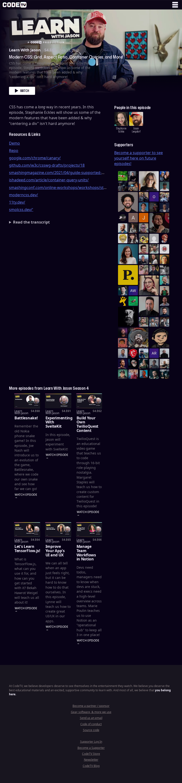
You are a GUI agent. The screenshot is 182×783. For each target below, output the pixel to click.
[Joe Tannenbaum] (122, 228)
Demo (14, 143)
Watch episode (26, 495)
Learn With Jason (25, 50)
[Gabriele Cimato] (143, 270)
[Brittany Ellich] (128, 254)
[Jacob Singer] (164, 374)
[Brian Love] (133, 176)
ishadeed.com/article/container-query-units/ (49, 180)
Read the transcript (31, 222)
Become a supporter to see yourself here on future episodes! (138, 158)
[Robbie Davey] (133, 374)
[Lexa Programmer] (133, 363)
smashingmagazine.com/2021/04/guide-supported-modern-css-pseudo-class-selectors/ (87, 172)
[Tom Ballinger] (154, 363)
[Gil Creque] (122, 343)
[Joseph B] (143, 217)
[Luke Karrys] (143, 353)
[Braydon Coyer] (164, 322)
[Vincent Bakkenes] (164, 301)
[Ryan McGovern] (143, 228)
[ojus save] (143, 196)
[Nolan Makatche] (143, 207)
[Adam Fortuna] (122, 290)
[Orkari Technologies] (154, 196)
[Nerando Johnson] (143, 374)
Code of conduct (91, 724)
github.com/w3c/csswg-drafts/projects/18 (47, 165)
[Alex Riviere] (164, 290)
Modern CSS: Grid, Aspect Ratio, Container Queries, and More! (66, 57)
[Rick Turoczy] (128, 317)
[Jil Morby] (154, 238)
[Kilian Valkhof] (154, 207)
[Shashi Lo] (122, 353)
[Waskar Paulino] (128, 202)
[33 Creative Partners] (164, 249)
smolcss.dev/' (21, 209)
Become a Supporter (91, 748)
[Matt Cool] (133, 186)
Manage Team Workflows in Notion (86, 553)
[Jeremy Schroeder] (122, 217)
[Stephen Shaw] (154, 322)
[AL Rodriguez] (154, 353)
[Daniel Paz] (164, 196)
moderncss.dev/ (23, 194)
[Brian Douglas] (122, 186)
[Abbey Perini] (133, 217)
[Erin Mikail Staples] (149, 285)
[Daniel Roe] (122, 363)
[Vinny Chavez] (159, 338)
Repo (13, 150)
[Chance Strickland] (164, 363)
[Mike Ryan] (164, 280)
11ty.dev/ (17, 202)
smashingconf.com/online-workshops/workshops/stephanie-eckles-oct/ (74, 187)
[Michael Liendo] (133, 301)
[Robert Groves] (149, 306)
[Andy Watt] (133, 290)
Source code (91, 730)
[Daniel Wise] (164, 176)
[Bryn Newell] (143, 363)
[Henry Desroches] (164, 353)
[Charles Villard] (159, 223)
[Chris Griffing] (164, 259)
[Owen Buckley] (122, 238)
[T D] (122, 176)
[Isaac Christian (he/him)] (122, 332)
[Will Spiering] (164, 270)
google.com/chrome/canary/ (35, 157)
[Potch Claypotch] (122, 301)
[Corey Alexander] (164, 238)
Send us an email (91, 718)
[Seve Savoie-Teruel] (154, 374)
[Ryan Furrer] (122, 374)
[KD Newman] (133, 353)
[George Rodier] (154, 270)
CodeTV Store (91, 754)
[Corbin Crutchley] (143, 249)
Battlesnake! (26, 418)
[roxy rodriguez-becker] (133, 238)
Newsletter (91, 760)
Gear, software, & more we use (91, 712)
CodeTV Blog (91, 766)
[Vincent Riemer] (164, 311)
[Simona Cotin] (149, 181)
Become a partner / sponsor (91, 706)
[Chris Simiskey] (143, 238)
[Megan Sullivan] (154, 259)
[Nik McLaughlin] (133, 228)
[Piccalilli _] (128, 275)
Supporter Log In (91, 742)
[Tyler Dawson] (143, 322)
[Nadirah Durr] (164, 207)
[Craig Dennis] (154, 249)
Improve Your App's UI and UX (55, 550)
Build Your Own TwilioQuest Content (87, 424)
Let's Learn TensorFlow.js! (27, 548)
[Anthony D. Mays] (164, 186)
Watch (24, 90)
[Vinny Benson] (138, 338)
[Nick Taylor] (143, 259)
